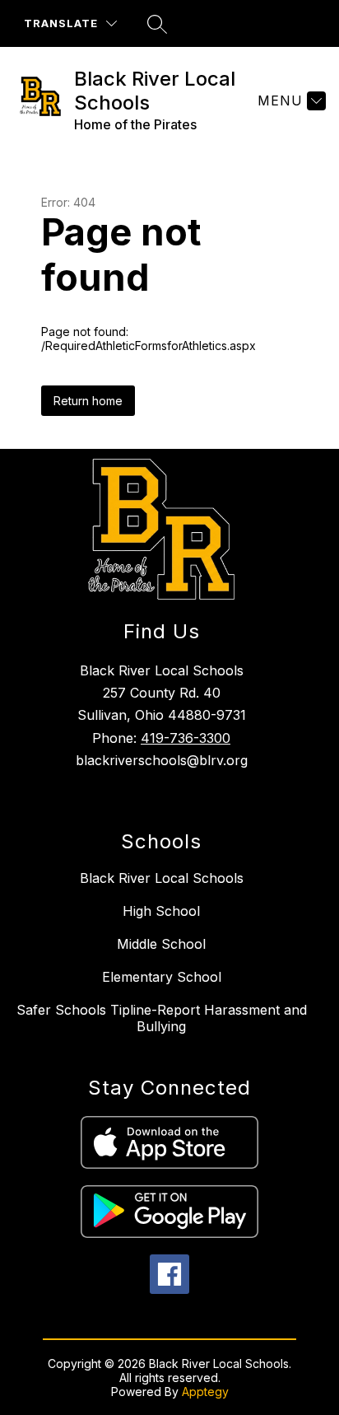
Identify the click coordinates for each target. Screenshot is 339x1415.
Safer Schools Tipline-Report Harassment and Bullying (161, 1018)
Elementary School (161, 977)
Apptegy (205, 1392)
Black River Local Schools (162, 878)
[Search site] (157, 24)
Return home (88, 401)
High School (161, 911)
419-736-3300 (185, 738)
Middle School (161, 944)
